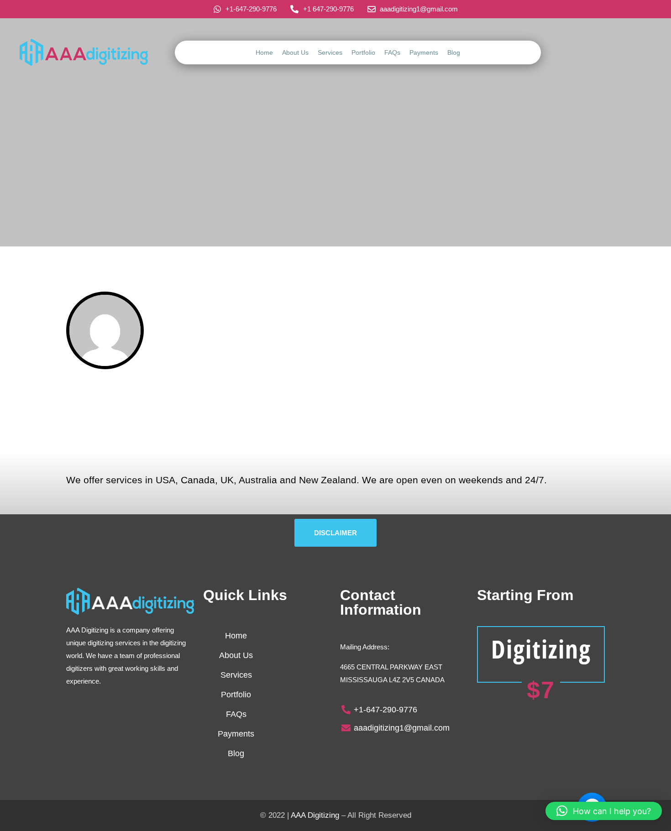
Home (264, 52)
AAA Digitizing (315, 815)
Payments (423, 52)
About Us (295, 52)
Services (330, 52)
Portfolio (363, 52)
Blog (453, 52)
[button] (603, 811)
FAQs (392, 52)
